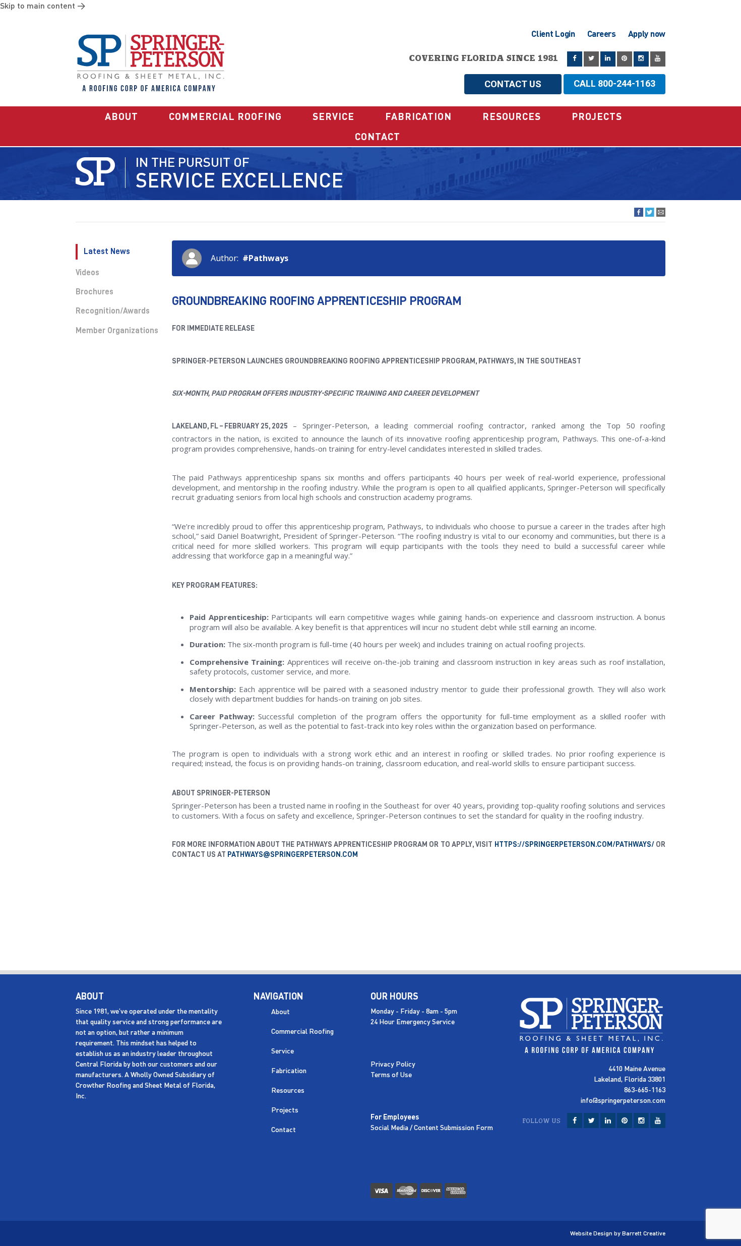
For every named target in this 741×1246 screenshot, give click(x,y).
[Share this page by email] (660, 212)
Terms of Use (391, 1074)
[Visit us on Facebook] (574, 59)
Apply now (646, 33)
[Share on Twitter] (649, 212)
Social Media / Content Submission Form (432, 1127)
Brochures (94, 292)
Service (333, 116)
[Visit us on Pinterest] (624, 59)
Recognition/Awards (113, 311)
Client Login (553, 33)
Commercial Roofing (225, 116)
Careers (601, 33)
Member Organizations (117, 331)
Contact (377, 136)
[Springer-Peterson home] (151, 56)
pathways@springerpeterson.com (292, 854)
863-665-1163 (644, 1089)
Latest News (107, 251)
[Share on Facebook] (638, 212)
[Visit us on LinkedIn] (607, 59)
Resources (511, 116)
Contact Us (512, 84)
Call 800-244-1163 (614, 83)
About (121, 116)
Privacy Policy (393, 1064)
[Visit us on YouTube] (657, 59)
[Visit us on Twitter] (591, 59)
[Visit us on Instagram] (641, 59)
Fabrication (418, 116)
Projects (597, 116)
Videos (87, 273)
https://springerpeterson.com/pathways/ (574, 844)
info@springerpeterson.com (623, 1100)
